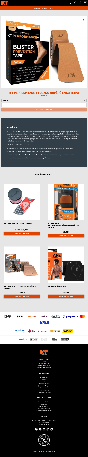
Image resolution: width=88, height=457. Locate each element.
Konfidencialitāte (44, 406)
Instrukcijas (44, 377)
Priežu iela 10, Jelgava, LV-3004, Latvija (44, 420)
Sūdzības (44, 404)
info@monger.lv (44, 424)
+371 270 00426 (44, 422)
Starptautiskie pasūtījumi (44, 410)
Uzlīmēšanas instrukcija (44, 392)
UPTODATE (83, 454)
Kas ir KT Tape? (44, 359)
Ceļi (44, 381)
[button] (83, 20)
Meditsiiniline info (44, 363)
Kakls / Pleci (44, 388)
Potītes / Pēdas (44, 383)
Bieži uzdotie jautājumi (44, 365)
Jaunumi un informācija (44, 367)
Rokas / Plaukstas (44, 390)
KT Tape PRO (44, 361)
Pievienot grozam (44, 109)
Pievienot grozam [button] (22, 233)
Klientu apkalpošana (44, 402)
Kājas (44, 379)
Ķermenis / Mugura (44, 385)
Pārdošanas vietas (44, 408)
